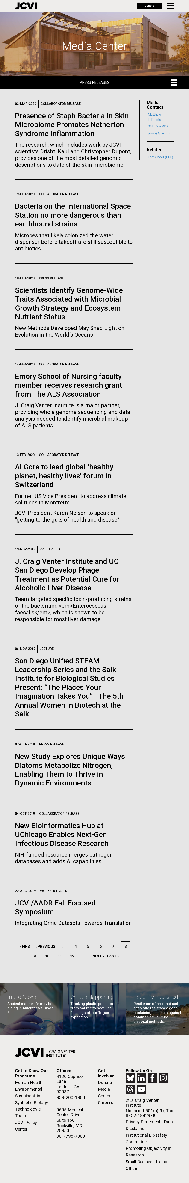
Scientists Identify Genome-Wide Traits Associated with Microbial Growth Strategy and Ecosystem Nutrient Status (69, 303)
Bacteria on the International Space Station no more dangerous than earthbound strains (73, 215)
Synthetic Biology (31, 1102)
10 (48, 956)
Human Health (28, 1082)
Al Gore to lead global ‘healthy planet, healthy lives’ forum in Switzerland (64, 475)
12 (73, 956)
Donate (149, 5)
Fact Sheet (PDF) (160, 157)
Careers (105, 1102)
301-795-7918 (158, 126)
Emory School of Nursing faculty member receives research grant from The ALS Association (68, 385)
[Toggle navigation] (170, 6)
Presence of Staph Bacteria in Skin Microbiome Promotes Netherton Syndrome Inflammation (72, 124)
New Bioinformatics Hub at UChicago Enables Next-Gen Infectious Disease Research (62, 834)
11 (61, 956)
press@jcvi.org (159, 133)
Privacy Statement (143, 1121)
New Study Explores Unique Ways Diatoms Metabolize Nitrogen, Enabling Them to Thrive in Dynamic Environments (70, 769)
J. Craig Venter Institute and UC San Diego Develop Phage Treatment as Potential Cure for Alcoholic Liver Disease (67, 574)
